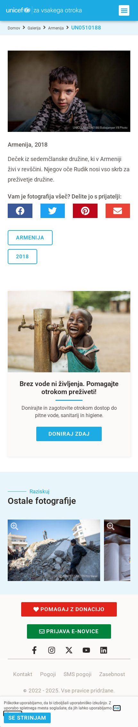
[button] (124, 10)
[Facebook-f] (34, 650)
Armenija (56, 28)
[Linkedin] (104, 650)
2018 (41, 144)
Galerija (34, 28)
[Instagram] (52, 650)
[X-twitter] (69, 650)
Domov (14, 28)
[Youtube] (86, 650)
